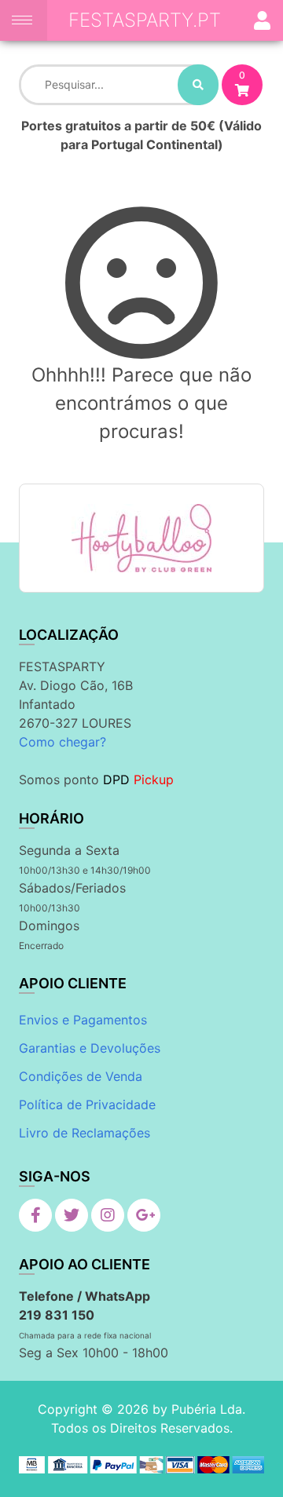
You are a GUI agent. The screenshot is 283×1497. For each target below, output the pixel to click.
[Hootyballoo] (141, 538)
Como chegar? (62, 742)
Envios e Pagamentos (83, 1020)
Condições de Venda (80, 1076)
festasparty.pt (144, 20)
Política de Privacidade (87, 1104)
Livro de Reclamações (84, 1133)
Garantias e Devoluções (89, 1048)
